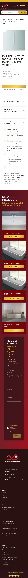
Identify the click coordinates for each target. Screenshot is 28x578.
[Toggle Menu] (24, 6)
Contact (4, 550)
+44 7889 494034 (11, 477)
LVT (3, 500)
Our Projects (5, 554)
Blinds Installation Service (9, 533)
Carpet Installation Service (9, 531)
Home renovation (6, 526)
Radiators (4, 509)
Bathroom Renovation (8, 523)
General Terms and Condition (9, 557)
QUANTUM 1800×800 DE (13, 263)
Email (8, 406)
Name (8, 380)
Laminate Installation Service (9, 528)
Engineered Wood (6, 495)
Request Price (14, 236)
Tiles (3, 504)
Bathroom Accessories (8, 507)
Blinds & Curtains (6, 512)
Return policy (5, 564)
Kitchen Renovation (7, 536)
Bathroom (10, 19)
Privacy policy (5, 562)
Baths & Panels (20, 19)
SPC (3, 502)
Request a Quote (14, 86)
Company (9, 389)
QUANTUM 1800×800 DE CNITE (13, 326)
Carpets (4, 492)
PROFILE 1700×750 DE (12, 233)
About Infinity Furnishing (8, 547)
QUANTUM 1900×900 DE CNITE (12, 294)
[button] (18, 6)
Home (3, 19)
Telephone (9, 397)
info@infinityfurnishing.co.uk (14, 376)
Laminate (4, 497)
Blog (3, 552)
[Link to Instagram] (10, 576)
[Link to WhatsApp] (18, 576)
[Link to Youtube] (15, 576)
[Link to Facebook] (12, 576)
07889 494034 (12, 370)
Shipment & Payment (7, 559)
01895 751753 (12, 372)
